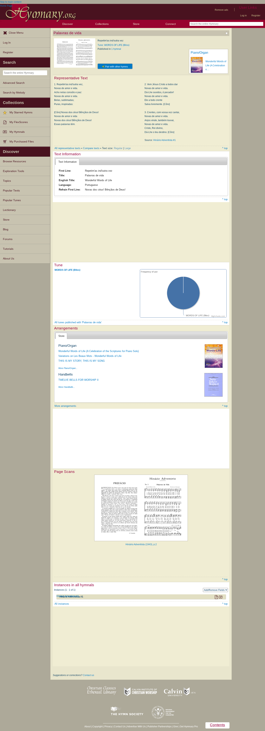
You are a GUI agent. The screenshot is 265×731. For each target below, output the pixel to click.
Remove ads (221, 10)
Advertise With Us (136, 726)
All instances (62, 603)
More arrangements (65, 405)
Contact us (88, 675)
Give (175, 726)
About (87, 726)
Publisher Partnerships (159, 726)
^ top (225, 148)
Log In (7, 42)
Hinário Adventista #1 (164, 140)
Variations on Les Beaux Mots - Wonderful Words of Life (89, 356)
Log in (243, 15)
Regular (118, 148)
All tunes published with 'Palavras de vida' (78, 322)
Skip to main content (10, 2)
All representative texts (68, 148)
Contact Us (120, 726)
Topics (7, 180)
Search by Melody (14, 92)
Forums (7, 239)
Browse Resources (14, 161)
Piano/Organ (199, 52)
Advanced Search (14, 82)
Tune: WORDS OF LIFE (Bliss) (113, 45)
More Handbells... (66, 387)
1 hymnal (116, 49)
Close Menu (16, 32)
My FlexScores (19, 122)
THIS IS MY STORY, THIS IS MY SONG (81, 360)
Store (136, 23)
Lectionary (9, 210)
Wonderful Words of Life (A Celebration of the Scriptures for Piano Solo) (98, 351)
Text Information (67, 161)
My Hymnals (17, 131)
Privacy (108, 726)
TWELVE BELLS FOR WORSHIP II (78, 379)
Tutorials (8, 248)
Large (128, 148)
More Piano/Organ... (67, 368)
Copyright (97, 726)
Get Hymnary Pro (189, 726)
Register (255, 15)
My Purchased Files (22, 141)
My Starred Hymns (21, 112)
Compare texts (91, 148)
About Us (8, 258)
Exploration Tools (13, 171)
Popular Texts (11, 190)
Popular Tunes (12, 200)
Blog (5, 229)
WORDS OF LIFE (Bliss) (67, 270)
